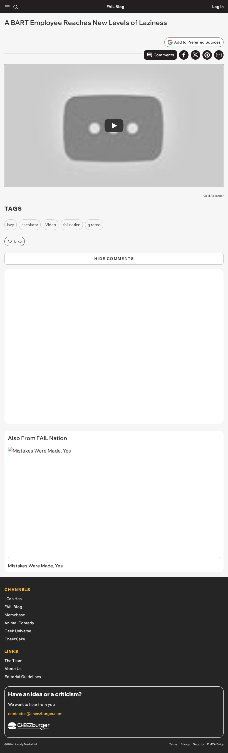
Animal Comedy (19, 622)
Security (198, 744)
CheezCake (14, 638)
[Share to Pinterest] (207, 55)
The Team (13, 660)
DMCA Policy (215, 744)
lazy (10, 224)
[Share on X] (195, 55)
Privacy (185, 744)
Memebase (14, 614)
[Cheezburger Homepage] (114, 727)
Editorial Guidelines (22, 676)
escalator (29, 224)
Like (18, 241)
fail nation (71, 224)
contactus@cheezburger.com (35, 713)
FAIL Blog (115, 6)
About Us (12, 668)
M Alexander (215, 196)
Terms (173, 744)
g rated (94, 224)
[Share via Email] (219, 55)
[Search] (15, 7)
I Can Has (13, 598)
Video (50, 224)
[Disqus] (114, 349)
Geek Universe (17, 630)
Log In (218, 6)
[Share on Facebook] (184, 55)
